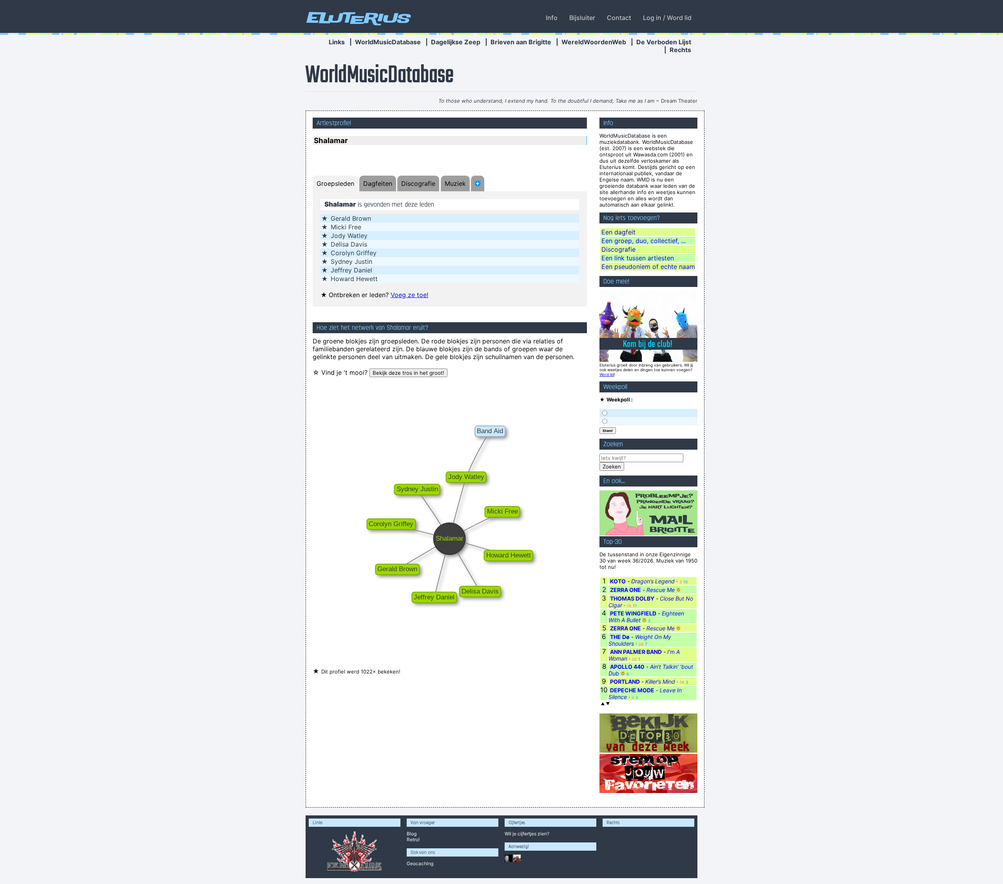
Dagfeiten (377, 183)
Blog (411, 834)
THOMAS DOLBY (632, 598)
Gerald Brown (351, 218)
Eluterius (357, 17)
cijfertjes (527, 834)
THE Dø (620, 637)
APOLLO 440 (627, 666)
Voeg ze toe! (409, 295)
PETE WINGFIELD (633, 613)
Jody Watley (349, 236)
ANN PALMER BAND (636, 651)
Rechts (680, 50)
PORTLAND (625, 681)
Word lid (606, 374)
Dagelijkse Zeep (455, 42)
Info (552, 18)
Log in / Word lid (667, 18)
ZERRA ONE (625, 589)
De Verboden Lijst (663, 42)
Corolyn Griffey (354, 253)
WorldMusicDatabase (388, 42)
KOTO (618, 581)
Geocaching (420, 863)
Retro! (413, 839)
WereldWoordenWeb (593, 42)
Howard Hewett (354, 279)
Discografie (418, 183)
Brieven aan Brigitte (521, 42)
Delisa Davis (349, 244)
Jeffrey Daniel (351, 270)
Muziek (455, 183)
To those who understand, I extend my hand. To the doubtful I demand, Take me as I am (546, 101)
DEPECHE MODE (632, 690)
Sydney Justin (351, 261)
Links (337, 42)
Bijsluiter (582, 18)
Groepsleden (335, 183)
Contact (619, 18)
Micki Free (346, 227)
